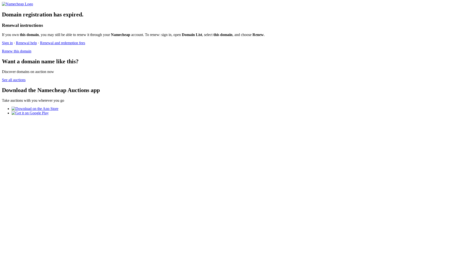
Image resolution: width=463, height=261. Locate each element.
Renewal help (26, 43)
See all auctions (14, 80)
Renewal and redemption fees (62, 43)
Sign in (7, 43)
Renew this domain (16, 51)
